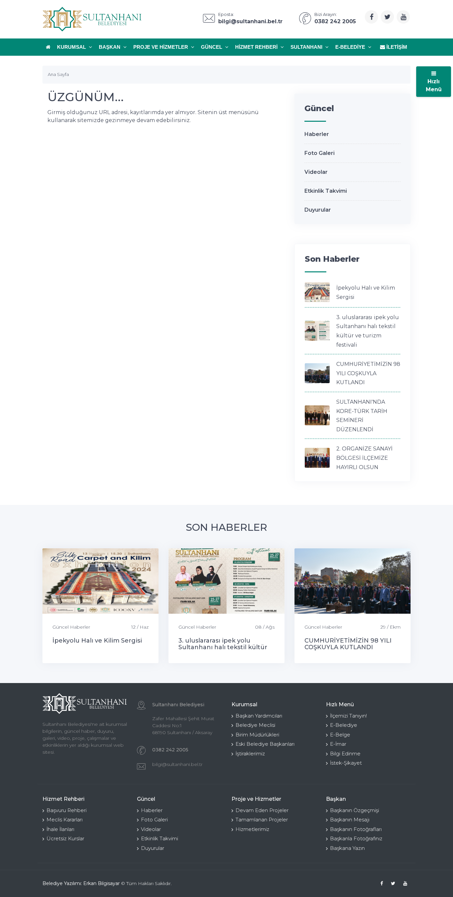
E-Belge (340, 734)
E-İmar (338, 744)
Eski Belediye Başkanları (264, 744)
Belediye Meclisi (255, 725)
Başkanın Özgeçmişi (354, 810)
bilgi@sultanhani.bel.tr (177, 764)
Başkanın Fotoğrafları (356, 829)
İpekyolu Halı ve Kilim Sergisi (97, 640)
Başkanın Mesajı (349, 819)
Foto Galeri (319, 153)
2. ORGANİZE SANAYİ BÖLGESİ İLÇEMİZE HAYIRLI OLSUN (364, 458)
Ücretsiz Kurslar (65, 838)
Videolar (316, 172)
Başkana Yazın (347, 848)
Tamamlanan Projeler (261, 819)
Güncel (212, 47)
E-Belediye (350, 47)
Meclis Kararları (64, 819)
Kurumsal (72, 47)
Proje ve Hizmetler (161, 47)
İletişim (396, 47)
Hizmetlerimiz (252, 829)
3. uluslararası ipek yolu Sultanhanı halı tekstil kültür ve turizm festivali (222, 647)
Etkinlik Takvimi (325, 191)
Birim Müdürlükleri (257, 734)
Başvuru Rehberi (66, 810)
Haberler (316, 134)
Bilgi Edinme (345, 753)
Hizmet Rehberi (257, 47)
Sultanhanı (307, 47)
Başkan (110, 47)
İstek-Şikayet (346, 763)
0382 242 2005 (170, 750)
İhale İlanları (60, 829)
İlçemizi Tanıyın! (348, 716)
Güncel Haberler (71, 627)
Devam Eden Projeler (262, 810)
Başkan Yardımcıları (258, 716)
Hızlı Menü (434, 85)
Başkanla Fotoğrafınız (356, 838)
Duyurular (317, 210)
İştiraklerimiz (250, 753)
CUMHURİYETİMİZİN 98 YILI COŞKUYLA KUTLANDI (368, 373)
